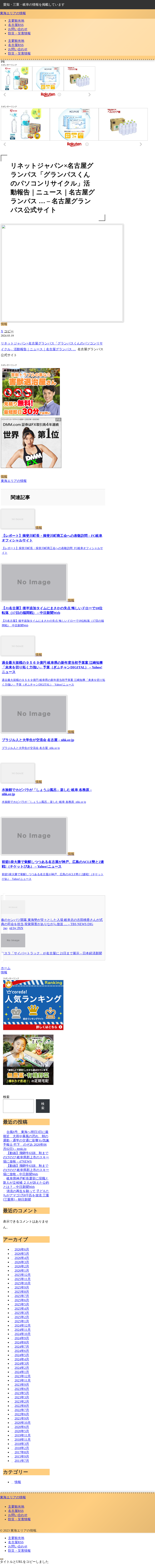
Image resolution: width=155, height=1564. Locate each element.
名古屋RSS (16, 1510)
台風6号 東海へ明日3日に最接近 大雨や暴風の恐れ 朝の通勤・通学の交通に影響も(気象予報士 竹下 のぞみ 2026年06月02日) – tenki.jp (26, 1140)
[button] (9, 331)
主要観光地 (16, 1506)
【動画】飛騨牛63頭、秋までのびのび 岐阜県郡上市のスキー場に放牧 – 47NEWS (26, 1157)
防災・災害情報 (19, 1519)
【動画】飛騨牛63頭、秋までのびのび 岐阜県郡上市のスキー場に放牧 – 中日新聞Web (26, 1170)
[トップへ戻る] (1, 1559)
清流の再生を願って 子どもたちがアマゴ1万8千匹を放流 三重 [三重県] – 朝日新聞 (26, 1195)
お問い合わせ (17, 1515)
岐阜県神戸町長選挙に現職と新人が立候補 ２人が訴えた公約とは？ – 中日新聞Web (26, 1183)
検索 (6, 1097)
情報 (4, 476)
